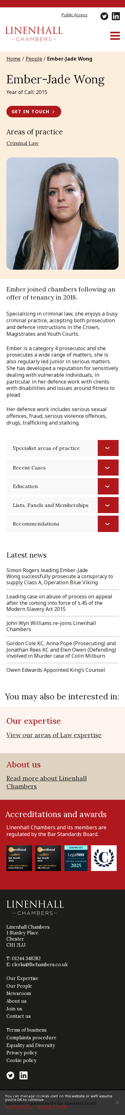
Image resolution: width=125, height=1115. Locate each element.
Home (13, 58)
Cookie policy (21, 1060)
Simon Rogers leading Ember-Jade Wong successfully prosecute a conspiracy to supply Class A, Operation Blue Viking (59, 576)
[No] (117, 1102)
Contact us (18, 1016)
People (34, 58)
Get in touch (31, 111)
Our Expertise (22, 978)
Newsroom (18, 993)
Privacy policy (21, 1053)
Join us (14, 1009)
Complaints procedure (31, 1038)
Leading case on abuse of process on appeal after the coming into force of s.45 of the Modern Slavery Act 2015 (59, 602)
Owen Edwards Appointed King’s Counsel (55, 669)
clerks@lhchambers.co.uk (40, 964)
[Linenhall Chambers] (34, 39)
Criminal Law (22, 143)
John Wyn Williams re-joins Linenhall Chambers (51, 626)
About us (16, 1001)
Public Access (75, 15)
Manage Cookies (52, 1106)
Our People (19, 986)
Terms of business (26, 1030)
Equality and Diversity (30, 1045)
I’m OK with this (19, 1106)
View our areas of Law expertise (54, 735)
